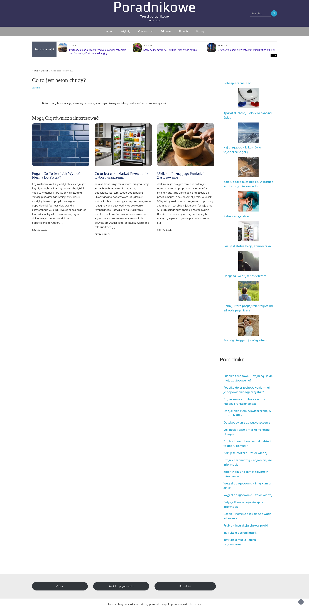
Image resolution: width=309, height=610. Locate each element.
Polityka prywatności (121, 586)
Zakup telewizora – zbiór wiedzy (246, 453)
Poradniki (185, 586)
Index (109, 31)
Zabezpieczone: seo (237, 83)
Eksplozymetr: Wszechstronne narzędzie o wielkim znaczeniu (246, 51)
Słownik (183, 31)
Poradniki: (232, 359)
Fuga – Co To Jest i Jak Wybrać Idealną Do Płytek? (56, 175)
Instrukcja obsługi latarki (240, 532)
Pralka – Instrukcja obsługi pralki (246, 525)
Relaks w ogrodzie (236, 216)
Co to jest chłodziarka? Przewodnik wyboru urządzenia (121, 175)
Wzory (200, 31)
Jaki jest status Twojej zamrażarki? (247, 246)
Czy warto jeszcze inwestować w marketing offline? (172, 50)
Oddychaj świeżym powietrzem (245, 276)
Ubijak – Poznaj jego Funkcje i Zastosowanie (180, 175)
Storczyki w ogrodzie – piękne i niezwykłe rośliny (95, 50)
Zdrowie (166, 31)
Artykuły (125, 31)
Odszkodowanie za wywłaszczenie (247, 422)
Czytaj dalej (40, 230)
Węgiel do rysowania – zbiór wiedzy (248, 495)
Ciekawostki (145, 31)
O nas (59, 586)
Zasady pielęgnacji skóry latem (245, 340)
